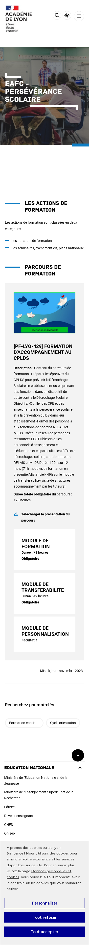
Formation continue (24, 722)
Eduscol (10, 806)
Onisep (9, 833)
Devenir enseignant (18, 815)
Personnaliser (44, 903)
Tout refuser (45, 917)
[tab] (44, 549)
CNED (8, 824)
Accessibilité (67, 15)
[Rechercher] (57, 16)
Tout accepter (44, 932)
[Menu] (79, 16)
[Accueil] (18, 18)
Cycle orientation (63, 722)
